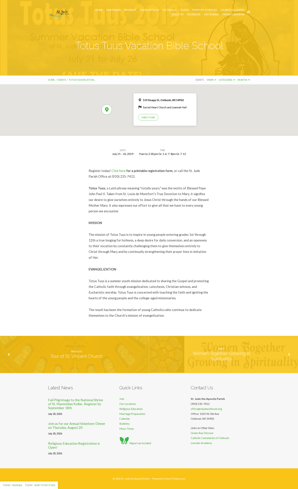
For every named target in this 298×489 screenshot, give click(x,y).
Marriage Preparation (132, 413)
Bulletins (124, 423)
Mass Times (126, 428)
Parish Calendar (233, 14)
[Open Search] (248, 12)
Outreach (169, 10)
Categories (226, 79)
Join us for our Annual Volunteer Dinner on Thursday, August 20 (76, 425)
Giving (184, 10)
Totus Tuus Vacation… (82, 79)
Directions (148, 117)
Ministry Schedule (204, 10)
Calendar (124, 418)
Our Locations (127, 403)
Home (99, 10)
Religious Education (131, 408)
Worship (130, 10)
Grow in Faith (149, 10)
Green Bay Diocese (202, 432)
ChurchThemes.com (175, 478)
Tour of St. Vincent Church (76, 356)
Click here (118, 171)
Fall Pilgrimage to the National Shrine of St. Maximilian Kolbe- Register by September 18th (75, 404)
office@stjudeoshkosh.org (206, 408)
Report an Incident (140, 443)
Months (242, 79)
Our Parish (113, 10)
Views (210, 79)
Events (62, 79)
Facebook (193, 14)
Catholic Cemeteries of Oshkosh (210, 437)
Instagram (211, 14)
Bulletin (177, 14)
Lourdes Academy (232, 10)
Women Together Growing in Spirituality (221, 356)
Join (121, 398)
